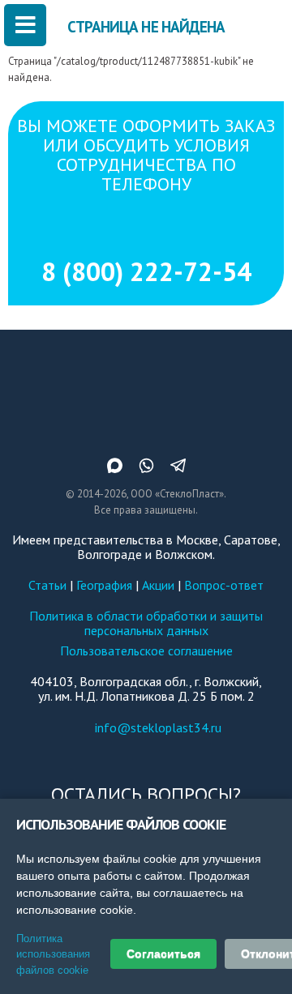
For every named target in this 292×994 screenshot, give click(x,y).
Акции (158, 585)
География (104, 585)
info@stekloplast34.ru (158, 727)
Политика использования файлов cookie (53, 954)
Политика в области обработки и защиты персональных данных (146, 623)
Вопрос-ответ (224, 585)
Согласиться (163, 953)
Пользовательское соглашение (146, 650)
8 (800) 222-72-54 (146, 271)
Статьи (47, 585)
